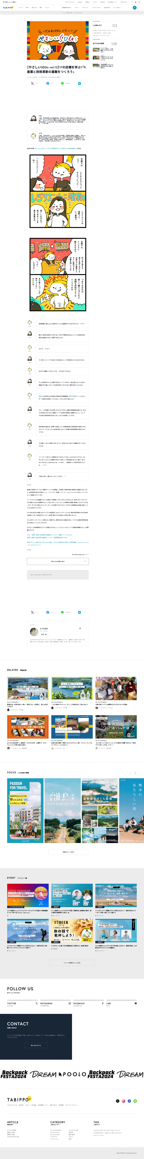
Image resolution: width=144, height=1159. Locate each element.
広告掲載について (112, 2)
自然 (70, 1139)
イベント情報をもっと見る (72, 963)
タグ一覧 (114, 25)
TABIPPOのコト (98, 33)
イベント (47, 7)
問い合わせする (36, 1045)
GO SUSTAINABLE (13, 702)
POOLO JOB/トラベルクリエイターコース (104, 30)
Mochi (87, 554)
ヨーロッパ (96, 35)
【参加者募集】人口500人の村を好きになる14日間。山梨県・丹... (107, 66)
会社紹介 (80, 2)
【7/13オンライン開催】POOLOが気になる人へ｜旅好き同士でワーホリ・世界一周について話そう (115, 911)
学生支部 (102, 2)
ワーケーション (105, 35)
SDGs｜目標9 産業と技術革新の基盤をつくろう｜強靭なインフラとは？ (49, 535)
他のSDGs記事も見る (58, 561)
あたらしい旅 (107, 33)
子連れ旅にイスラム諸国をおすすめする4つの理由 (111, 704)
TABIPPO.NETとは (69, 2)
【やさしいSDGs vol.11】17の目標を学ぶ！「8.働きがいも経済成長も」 (56, 148)
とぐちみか (44, 629)
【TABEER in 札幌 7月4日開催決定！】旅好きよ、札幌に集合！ (70, 946)
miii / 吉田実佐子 (23, 748)
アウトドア (85, 7)
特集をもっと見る (68, 852)
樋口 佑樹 (108, 748)
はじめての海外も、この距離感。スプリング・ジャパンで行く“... (107, 50)
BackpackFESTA (55, 1134)
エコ (32, 575)
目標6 (40, 396)
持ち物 (71, 1132)
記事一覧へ (44, 634)
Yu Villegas (110, 707)
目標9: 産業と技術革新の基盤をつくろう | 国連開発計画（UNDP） (47, 537)
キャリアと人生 (73, 1130)
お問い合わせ (123, 2)
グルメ (77, 7)
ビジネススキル (96, 7)
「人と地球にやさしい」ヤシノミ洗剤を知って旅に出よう (69, 704)
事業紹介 (87, 2)
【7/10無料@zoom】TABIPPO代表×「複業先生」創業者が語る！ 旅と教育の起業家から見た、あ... (71, 911)
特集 (41, 7)
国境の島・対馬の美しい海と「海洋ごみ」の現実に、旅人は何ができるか (27, 705)
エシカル (38, 575)
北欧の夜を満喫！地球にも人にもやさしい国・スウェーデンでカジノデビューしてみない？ (71, 744)
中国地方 (102, 55)
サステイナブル (47, 575)
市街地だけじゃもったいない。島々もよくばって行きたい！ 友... (107, 58)
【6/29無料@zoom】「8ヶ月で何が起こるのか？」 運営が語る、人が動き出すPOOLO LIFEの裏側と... (116, 947)
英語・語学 (107, 7)
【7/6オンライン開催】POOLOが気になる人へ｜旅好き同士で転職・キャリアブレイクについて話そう (27, 947)
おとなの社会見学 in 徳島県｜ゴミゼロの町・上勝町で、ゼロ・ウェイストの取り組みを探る (27, 744)
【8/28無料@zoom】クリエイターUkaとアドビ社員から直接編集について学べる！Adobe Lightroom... (27, 911)
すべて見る (114, 43)
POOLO (95, 2)
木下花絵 (21, 709)
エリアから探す (104, 47)
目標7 (70, 396)
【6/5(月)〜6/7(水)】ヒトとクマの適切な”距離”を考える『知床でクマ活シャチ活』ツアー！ (115, 744)
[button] (135, 773)
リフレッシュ (54, 1139)
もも (64, 748)
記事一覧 (34, 7)
